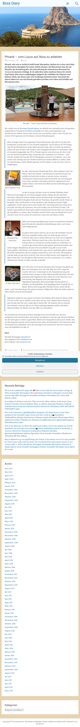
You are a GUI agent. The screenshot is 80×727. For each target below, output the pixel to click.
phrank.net (25, 337)
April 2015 (9, 687)
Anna (25, 60)
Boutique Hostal (29, 350)
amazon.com (25, 342)
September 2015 (11, 669)
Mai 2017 (8, 599)
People (9, 350)
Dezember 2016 (11, 617)
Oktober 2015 (10, 666)
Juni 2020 (8, 468)
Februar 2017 (10, 610)
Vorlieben (40, 372)
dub (36, 350)
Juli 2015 (8, 677)
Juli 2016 (8, 634)
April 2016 (9, 645)
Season (15, 350)
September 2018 (11, 543)
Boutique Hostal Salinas (29, 128)
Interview (64, 350)
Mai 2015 (8, 684)
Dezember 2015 (11, 659)
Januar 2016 (9, 655)
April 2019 (9, 518)
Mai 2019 (8, 514)
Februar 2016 (10, 652)
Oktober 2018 (10, 539)
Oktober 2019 (10, 497)
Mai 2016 (8, 641)
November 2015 (11, 662)
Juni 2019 (8, 511)
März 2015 (9, 691)
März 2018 (9, 564)
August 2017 (9, 588)
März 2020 (9, 479)
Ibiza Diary (11, 3)
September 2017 (11, 585)
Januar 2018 (9, 571)
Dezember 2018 (11, 532)
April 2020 (9, 476)
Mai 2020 (8, 472)
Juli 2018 (8, 550)
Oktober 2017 (10, 581)
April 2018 (9, 560)
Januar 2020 (9, 486)
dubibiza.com (26, 339)
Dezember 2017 (11, 574)
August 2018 (10, 546)
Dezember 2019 (11, 490)
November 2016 (11, 620)
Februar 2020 (10, 483)
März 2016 (9, 648)
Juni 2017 (8, 595)
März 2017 (9, 606)
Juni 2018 (8, 553)
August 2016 (10, 631)
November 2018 (11, 535)
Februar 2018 (10, 567)
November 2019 (11, 493)
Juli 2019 (8, 507)
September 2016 (11, 627)
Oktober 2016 (10, 624)
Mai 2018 (8, 557)
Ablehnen (40, 366)
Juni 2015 (8, 680)
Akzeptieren (40, 360)
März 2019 (9, 521)
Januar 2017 (9, 613)
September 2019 (11, 500)
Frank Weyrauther (53, 350)
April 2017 (9, 602)
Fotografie (42, 350)
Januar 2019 (9, 528)
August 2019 (10, 504)
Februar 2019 (10, 525)
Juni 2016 (8, 638)
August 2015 (9, 673)
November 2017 (11, 578)
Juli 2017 (8, 592)
